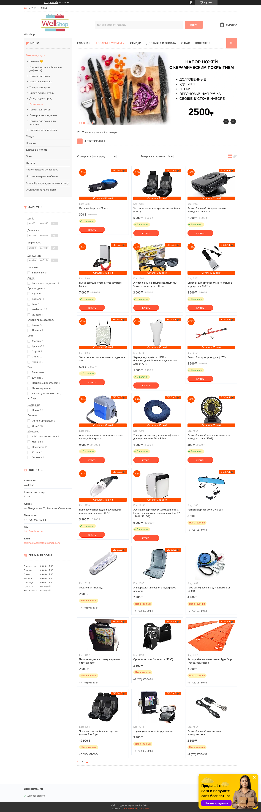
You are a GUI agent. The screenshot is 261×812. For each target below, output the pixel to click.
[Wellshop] (55, 22)
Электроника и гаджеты (43, 115)
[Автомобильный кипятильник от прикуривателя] (211, 707)
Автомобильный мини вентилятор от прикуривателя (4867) (208, 437)
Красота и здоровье (40, 81)
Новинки (31, 143)
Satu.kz (146, 805)
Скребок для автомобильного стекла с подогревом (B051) (209, 284)
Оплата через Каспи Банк (41, 189)
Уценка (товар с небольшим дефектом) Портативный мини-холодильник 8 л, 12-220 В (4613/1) (157, 513)
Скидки (30, 136)
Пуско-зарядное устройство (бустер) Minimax (100, 284)
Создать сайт (51, 2)
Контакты (202, 43)
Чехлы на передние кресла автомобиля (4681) (156, 210)
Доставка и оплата (36, 149)
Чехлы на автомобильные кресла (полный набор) (98, 733)
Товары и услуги (35, 55)
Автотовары (36, 104)
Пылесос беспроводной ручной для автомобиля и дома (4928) (100, 511)
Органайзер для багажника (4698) (153, 659)
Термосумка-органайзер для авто (153, 731)
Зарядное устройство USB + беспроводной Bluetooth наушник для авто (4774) (155, 360)
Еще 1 (34, 398)
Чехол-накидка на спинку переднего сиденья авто (100, 661)
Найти (193, 24)
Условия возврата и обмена (42, 176)
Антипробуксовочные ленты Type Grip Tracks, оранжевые (209, 661)
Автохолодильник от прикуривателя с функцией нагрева (101, 437)
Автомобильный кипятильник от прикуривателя (205, 733)
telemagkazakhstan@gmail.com (42, 542)
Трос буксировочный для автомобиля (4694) (209, 589)
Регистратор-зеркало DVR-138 (205, 509)
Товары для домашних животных (42, 123)
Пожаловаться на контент (136, 808)
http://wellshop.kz (33, 531)
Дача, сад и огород (40, 98)
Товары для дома (39, 76)
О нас (29, 156)
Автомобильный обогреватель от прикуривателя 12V (206, 210)
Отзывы (30, 163)
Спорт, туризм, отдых (41, 92)
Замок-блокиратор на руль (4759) (207, 357)
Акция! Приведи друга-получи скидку (47, 183)
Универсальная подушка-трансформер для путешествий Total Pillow (156, 437)
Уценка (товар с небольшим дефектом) (45, 69)
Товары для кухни (39, 87)
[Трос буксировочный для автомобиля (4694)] (211, 564)
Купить (92, 230)
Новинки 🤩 (36, 61)
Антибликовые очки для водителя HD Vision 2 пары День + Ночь (154, 284)
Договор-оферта (36, 795)
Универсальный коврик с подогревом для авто (154, 589)
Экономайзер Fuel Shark (93, 208)
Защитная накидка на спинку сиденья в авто (102, 359)
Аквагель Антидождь (91, 587)
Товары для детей (40, 109)
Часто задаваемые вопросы (42, 169)
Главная (84, 43)
